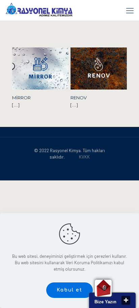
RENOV (79, 97)
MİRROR (21, 97)
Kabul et (69, 290)
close (125, 300)
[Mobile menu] (130, 10)
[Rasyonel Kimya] (39, 10)
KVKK (84, 157)
